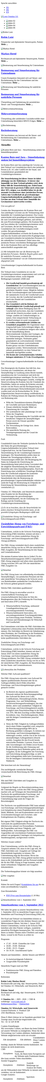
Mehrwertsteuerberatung (14, 113)
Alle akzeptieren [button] (9, 1040)
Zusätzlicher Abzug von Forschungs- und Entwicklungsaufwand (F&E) (22, 525)
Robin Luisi (7, 37)
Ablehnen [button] (21, 1065)
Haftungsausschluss (9, 1004)
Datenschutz (24, 1004)
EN (7, 12)
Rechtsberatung (9, 130)
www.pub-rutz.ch (18, 1001)
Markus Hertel (8, 53)
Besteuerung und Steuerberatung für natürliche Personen (20, 95)
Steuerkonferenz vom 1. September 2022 (22, 905)
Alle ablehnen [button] (25, 1040)
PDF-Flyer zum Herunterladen (18, 895)
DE (7, 10)
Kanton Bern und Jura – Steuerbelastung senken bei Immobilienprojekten (23, 158)
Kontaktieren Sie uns (29, 884)
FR (7, 7)
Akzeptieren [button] (8, 1053)
